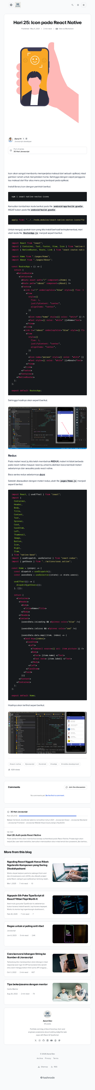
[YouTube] (51, 1040)
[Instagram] (39, 1040)
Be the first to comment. (55, 795)
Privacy (48, 1058)
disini (42, 475)
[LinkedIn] (26, 139)
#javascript (29, 764)
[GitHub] (43, 1040)
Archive (40, 1058)
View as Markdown (66, 29)
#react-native (15, 764)
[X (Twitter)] (23, 139)
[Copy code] (84, 194)
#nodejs (53, 764)
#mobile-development (70, 764)
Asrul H (17, 138)
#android (42, 764)
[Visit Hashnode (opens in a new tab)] (47, 1077)
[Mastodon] (59, 1040)
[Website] (55, 1040)
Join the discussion (77, 787)
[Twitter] (35, 1040)
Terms (55, 1058)
